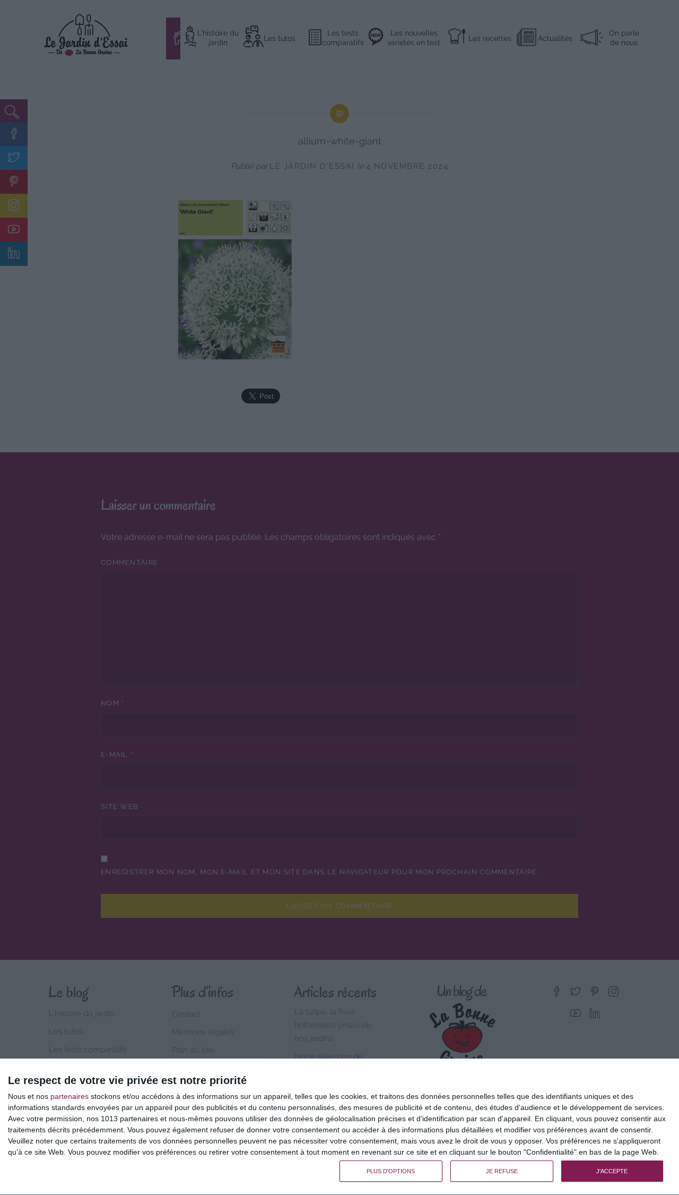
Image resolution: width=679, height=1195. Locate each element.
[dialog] (339, 1127)
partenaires (69, 1096)
